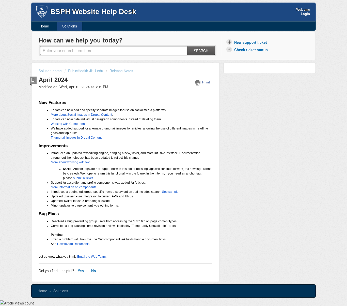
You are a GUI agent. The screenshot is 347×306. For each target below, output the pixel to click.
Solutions (69, 25)
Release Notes (121, 70)
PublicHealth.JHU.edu (85, 70)
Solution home (51, 70)
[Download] (164, 87)
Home (44, 25)
